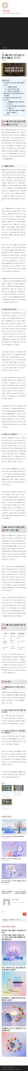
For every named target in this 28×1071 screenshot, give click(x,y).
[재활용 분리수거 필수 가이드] (7, 802)
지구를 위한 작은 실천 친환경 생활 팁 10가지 (14, 84)
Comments (12, 919)
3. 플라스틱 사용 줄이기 (13, 91)
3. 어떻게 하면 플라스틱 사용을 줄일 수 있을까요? (16, 111)
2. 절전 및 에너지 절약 (13, 89)
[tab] (5, 919)
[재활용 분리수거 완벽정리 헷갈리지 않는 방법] (18, 788)
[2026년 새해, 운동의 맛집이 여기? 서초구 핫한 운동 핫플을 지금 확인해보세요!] (14, 965)
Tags (18, 919)
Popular (5, 919)
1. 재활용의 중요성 (12, 87)
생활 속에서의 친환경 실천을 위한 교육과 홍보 (14, 94)
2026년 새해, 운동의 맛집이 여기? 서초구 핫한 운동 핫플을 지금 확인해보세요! (13, 937)
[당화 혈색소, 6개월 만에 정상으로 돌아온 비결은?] (14, 1026)
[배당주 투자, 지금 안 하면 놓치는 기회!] (14, 849)
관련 (8, 114)
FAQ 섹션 (6, 100)
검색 (3, 912)
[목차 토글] (23, 80)
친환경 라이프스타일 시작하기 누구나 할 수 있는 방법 (7, 793)
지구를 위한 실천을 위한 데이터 (13, 97)
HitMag (17, 1069)
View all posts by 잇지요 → (18, 903)
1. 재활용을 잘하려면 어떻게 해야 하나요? (15, 103)
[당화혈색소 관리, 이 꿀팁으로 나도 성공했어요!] (14, 1056)
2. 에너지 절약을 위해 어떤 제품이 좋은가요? (16, 107)
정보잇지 (3, 52)
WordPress (10, 1069)
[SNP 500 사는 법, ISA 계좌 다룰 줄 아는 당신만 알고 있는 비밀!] (14, 871)
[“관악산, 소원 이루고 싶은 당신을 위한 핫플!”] (14, 827)
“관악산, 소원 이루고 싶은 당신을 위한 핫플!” (13, 836)
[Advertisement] (14, 31)
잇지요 (6, 10)
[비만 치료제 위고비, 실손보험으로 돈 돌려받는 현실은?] (14, 995)
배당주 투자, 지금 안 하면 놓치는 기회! (11, 858)
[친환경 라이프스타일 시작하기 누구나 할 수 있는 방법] (7, 788)
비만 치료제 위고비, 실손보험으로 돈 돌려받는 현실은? (13, 969)
